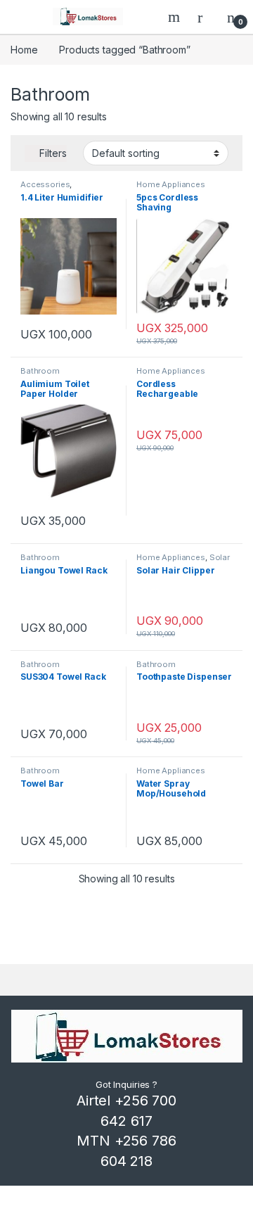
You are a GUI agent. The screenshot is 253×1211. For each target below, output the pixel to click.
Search (175, 17)
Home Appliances (170, 371)
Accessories (45, 184)
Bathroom (40, 371)
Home (24, 50)
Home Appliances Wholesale (170, 188)
